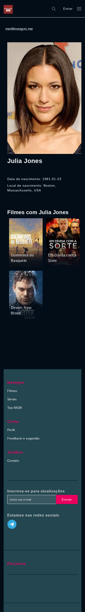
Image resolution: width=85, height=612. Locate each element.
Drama (16, 246)
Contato (13, 460)
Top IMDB (14, 407)
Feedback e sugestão (23, 438)
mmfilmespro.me (19, 29)
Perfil (11, 430)
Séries (12, 399)
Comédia (55, 246)
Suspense (55, 240)
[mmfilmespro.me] (9, 9)
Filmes (12, 391)
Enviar (67, 499)
